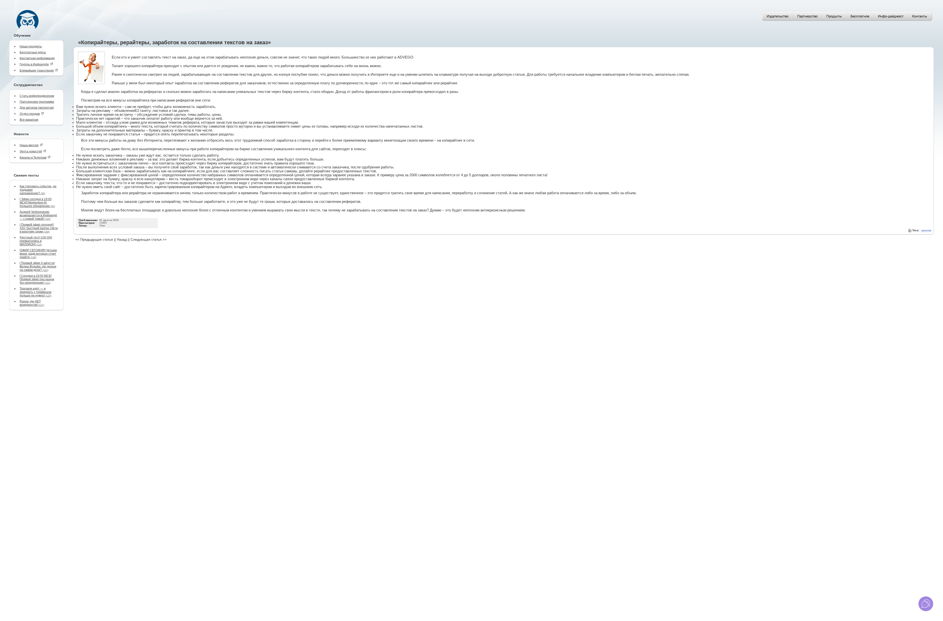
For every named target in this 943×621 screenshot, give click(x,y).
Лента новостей (31, 151)
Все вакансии (29, 119)
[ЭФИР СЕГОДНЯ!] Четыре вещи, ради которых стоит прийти (38, 254)
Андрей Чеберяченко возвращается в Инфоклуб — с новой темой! (38, 215)
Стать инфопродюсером (37, 96)
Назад (122, 239)
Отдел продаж (30, 114)
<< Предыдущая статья (94, 239)
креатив (926, 230)
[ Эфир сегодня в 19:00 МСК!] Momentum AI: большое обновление (37, 202)
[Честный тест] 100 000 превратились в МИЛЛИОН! (36, 241)
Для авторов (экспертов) (37, 107)
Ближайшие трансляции (37, 70)
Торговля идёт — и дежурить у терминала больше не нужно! (35, 292)
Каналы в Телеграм (33, 157)
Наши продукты (31, 46)
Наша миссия (29, 145)
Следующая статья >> (148, 239)
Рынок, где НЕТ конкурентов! (32, 303)
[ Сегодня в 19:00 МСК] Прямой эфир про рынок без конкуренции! (37, 279)
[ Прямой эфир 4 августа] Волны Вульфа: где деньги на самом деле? (38, 266)
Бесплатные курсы (33, 52)
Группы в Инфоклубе (34, 64)
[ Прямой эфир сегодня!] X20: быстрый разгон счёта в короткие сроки (39, 228)
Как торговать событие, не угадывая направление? (38, 190)
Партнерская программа (37, 102)
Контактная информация (37, 58)
